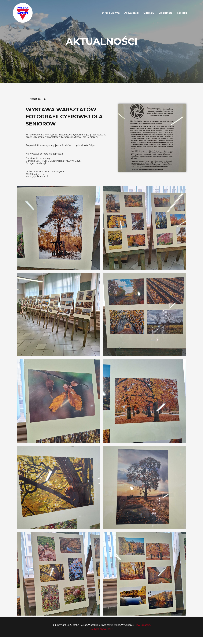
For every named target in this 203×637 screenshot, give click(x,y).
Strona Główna (111, 12)
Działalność (165, 12)
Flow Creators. (143, 625)
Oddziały (148, 12)
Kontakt (182, 12)
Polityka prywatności (101, 629)
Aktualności (131, 12)
